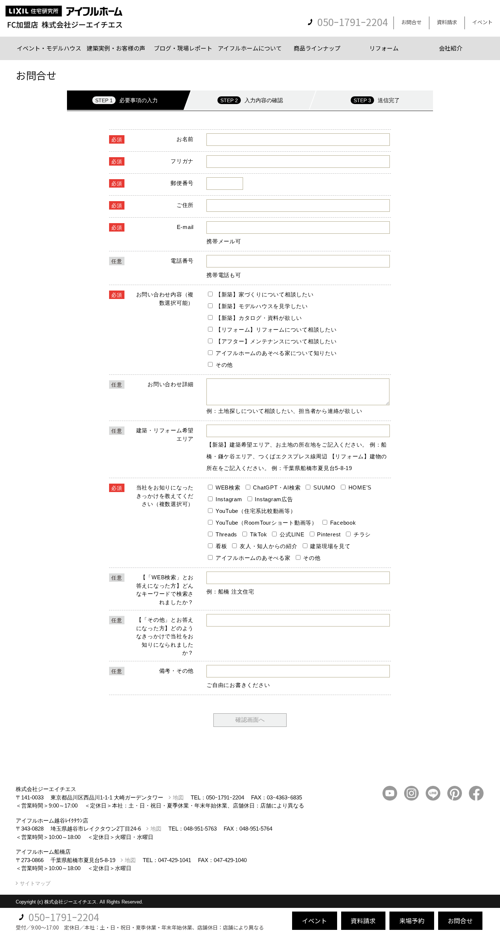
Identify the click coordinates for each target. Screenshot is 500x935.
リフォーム (384, 48)
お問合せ (411, 22)
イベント (482, 22)
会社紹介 (450, 48)
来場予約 (411, 920)
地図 (178, 797)
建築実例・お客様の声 (116, 48)
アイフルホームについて (250, 48)
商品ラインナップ (317, 48)
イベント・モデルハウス (49, 48)
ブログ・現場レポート (183, 48)
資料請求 (447, 22)
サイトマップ (35, 883)
